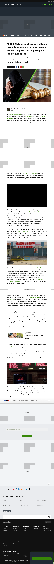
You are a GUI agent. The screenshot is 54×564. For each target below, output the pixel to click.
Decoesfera (5, 543)
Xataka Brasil (5, 555)
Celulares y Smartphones (25, 503)
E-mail (23, 67)
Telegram (19, 489)
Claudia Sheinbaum (23, 231)
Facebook (40, 4)
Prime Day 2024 (6, 505)
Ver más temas (6, 511)
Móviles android (40, 505)
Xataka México (6, 553)
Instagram (47, 4)
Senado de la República (30, 173)
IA (22, 35)
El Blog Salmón (16, 541)
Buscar (49, 517)
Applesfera (5, 532)
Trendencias (5, 541)
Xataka (4, 528)
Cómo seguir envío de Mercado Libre (39, 483)
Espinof (24, 530)
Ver (28, 435)
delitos (32, 400)
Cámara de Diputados (14, 114)
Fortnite (40, 35)
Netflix (35, 35)
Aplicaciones (39, 503)
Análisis (21, 500)
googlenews (49, 4)
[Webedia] (51, 1)
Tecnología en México (24, 505)
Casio (45, 35)
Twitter (42, 4)
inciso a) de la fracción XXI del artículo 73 (33, 212)
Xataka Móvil (5, 530)
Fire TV (49, 35)
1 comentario (11, 67)
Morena (11, 299)
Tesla (31, 35)
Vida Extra (15, 530)
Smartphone (11, 35)
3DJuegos (15, 528)
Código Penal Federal (14, 346)
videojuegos (22, 508)
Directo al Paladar (37, 528)
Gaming (12, 4)
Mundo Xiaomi (6, 536)
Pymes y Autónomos (15, 544)
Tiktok (51, 4)
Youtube (45, 4)
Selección (6, 4)
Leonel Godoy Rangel (33, 297)
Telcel (38, 508)
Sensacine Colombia (25, 556)
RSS (21, 489)
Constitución (29, 116)
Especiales (5, 503)
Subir (47, 522)
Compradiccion (6, 545)
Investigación (6, 500)
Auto (21, 4)
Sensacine (25, 528)
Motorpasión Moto (47, 530)
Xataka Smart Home (6, 534)
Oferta (5, 35)
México (37, 400)
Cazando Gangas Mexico (42, 500)
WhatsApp (18, 35)
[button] (18, 109)
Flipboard (21, 67)
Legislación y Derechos (23, 400)
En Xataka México (28, 332)
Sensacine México (27, 553)
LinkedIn (27, 489)
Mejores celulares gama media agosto (22, 483)
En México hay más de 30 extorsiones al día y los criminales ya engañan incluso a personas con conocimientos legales (35, 336)
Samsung (27, 35)
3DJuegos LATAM (16, 553)
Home (17, 4)
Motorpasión (46, 528)
